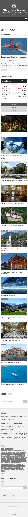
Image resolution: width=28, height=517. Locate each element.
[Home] (14, 6)
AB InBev (11, 448)
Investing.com (10, 98)
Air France (15, 454)
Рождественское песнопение (8, 133)
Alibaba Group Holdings (20, 459)
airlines (11, 457)
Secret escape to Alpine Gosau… (8, 295)
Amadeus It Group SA (6, 464)
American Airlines (20, 466)
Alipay (12, 460)
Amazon (13, 464)
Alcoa (8, 459)
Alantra (24, 457)
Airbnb (3, 457)
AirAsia (22, 455)
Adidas (3, 452)
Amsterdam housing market (16, 467)
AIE (14, 452)
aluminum (19, 462)
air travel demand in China (14, 455)
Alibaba (12, 459)
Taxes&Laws (4, 366)
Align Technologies (6, 460)
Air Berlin (18, 452)
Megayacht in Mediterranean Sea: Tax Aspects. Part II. (13, 384)
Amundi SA (22, 469)
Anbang (3, 471)
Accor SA (18, 450)
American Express (5, 467)
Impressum (14, 514)
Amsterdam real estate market (8, 469)
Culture (3, 115)
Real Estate (4, 162)
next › (10, 394)
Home (14, 509)
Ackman (23, 450)
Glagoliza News (14, 10)
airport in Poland (18, 457)
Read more (4, 69)
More (2, 473)
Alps (15, 462)
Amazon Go (4, 466)
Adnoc (6, 452)
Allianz (24, 460)
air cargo (23, 452)
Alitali (16, 460)
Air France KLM (22, 454)
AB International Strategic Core (8, 450)
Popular (14, 107)
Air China (3, 454)
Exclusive (17, 104)
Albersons (4, 459)
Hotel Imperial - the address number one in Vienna (12, 203)
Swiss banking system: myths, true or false (10, 340)
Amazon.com (10, 466)
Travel (3, 185)
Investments (4, 137)
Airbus (6, 457)
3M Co (3, 448)
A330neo (6, 448)
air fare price (9, 454)
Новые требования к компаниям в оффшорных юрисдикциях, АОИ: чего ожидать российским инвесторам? (12, 157)
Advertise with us (14, 512)
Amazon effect (19, 464)
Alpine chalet (9, 462)
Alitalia (20, 460)
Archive (14, 110)
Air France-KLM (5, 455)
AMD (15, 466)
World (3, 207)
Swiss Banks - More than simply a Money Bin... (11, 362)
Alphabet (4, 462)
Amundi (17, 469)
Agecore (11, 452)
